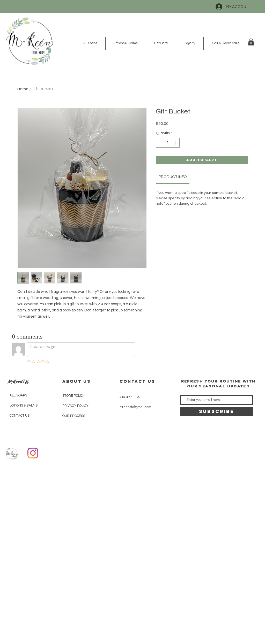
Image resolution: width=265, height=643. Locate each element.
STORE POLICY (73, 395)
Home (22, 89)
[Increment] (175, 142)
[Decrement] (160, 142)
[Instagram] (32, 453)
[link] (173, 177)
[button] (251, 41)
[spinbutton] (167, 142)
